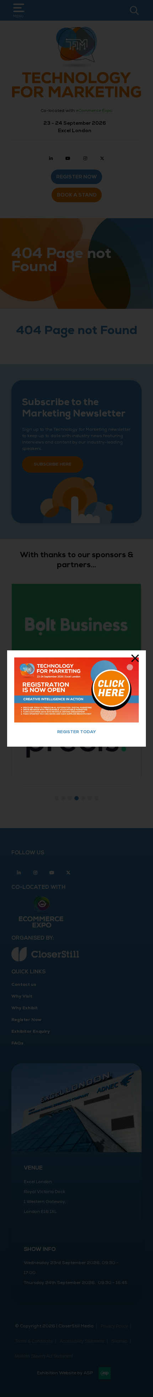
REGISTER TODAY (76, 732)
